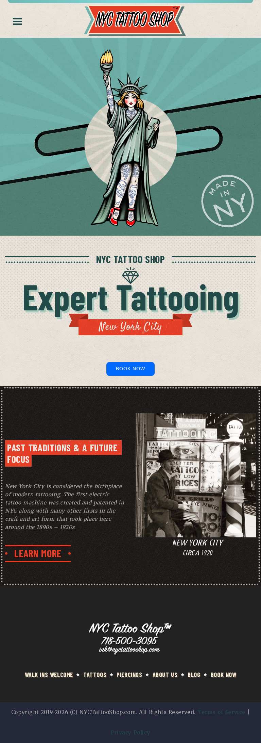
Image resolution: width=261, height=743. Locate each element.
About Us (165, 674)
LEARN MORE (38, 553)
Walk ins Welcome (49, 674)
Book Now (130, 368)
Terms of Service (221, 712)
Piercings (129, 674)
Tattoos (94, 674)
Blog (194, 674)
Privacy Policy (130, 732)
